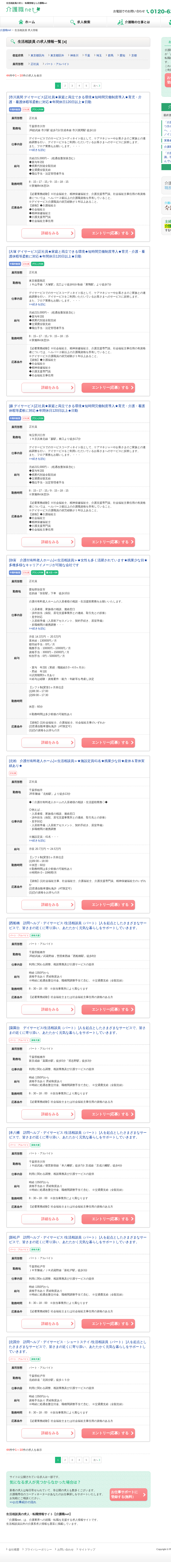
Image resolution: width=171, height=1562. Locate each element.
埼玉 (99, 55)
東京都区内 (37, 55)
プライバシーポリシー (38, 1549)
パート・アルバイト (57, 64)
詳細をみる (50, 233)
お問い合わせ (65, 1549)
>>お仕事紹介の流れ (23, 1502)
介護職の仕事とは (133, 21)
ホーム (26, 21)
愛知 (122, 55)
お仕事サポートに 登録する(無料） (124, 1494)
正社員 (35, 64)
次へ (95, 85)
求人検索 (80, 21)
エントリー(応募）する (110, 233)
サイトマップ (87, 1549)
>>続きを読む (37, 149)
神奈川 (74, 55)
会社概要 (14, 1549)
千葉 (87, 55)
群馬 (110, 55)
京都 (134, 55)
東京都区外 (57, 55)
